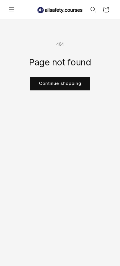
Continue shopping (60, 83)
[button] (11, 9)
